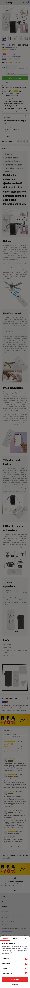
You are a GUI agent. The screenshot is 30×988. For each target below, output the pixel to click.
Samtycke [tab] (5, 938)
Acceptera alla (15, 979)
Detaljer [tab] (15, 938)
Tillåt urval (15, 984)
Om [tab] (25, 938)
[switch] (26, 959)
